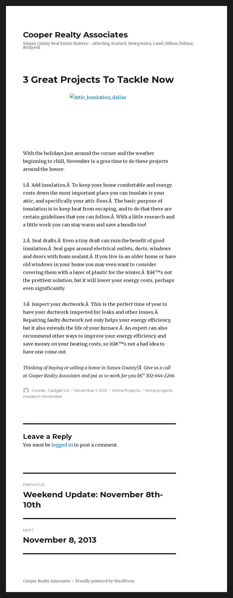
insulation (31, 396)
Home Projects (126, 390)
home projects (158, 390)
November (52, 396)
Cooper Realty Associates (75, 34)
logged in (62, 445)
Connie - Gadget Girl (50, 390)
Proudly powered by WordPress (104, 581)
